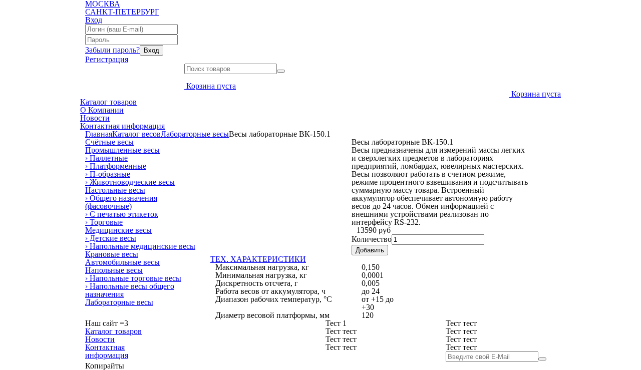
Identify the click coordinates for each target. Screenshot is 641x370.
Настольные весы (115, 190)
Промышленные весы (122, 150)
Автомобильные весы (122, 262)
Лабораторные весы (195, 134)
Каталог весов (136, 134)
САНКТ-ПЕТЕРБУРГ (122, 12)
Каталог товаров (108, 102)
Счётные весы (109, 142)
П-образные (107, 174)
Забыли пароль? (112, 50)
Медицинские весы (118, 230)
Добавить (370, 250)
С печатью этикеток (121, 214)
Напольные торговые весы (133, 278)
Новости (95, 118)
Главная (98, 134)
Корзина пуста (211, 86)
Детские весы (110, 238)
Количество (372, 239)
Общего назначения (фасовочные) (121, 202)
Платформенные (115, 166)
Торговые (104, 222)
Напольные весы (114, 270)
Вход (93, 20)
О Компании (102, 110)
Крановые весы (111, 254)
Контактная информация (122, 126)
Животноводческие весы (130, 182)
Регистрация (106, 59)
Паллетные (106, 158)
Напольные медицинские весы (140, 246)
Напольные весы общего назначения (129, 290)
